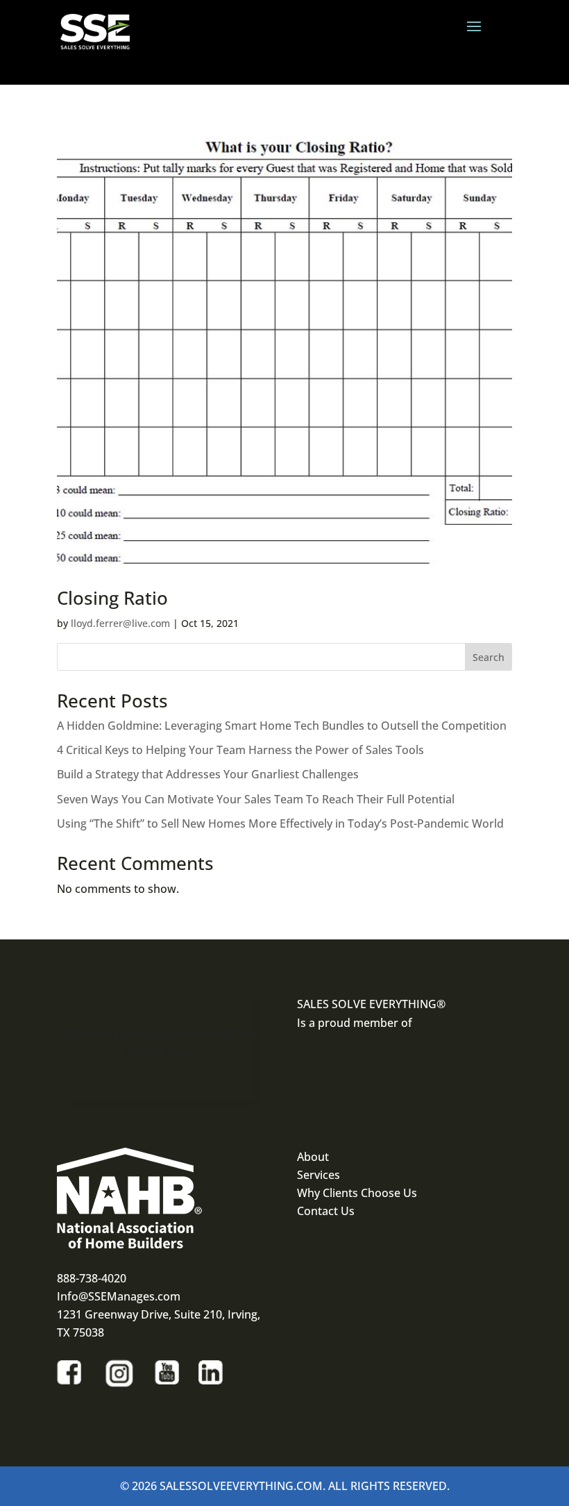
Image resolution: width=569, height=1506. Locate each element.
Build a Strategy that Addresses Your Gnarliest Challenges (208, 774)
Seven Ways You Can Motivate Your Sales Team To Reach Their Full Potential (256, 799)
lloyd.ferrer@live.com (120, 623)
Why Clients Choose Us (357, 1192)
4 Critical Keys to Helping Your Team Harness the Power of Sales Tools (240, 750)
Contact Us (326, 1211)
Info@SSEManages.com (118, 1296)
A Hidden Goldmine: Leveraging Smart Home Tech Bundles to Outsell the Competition (282, 725)
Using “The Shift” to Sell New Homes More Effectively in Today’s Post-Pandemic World (280, 823)
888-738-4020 (91, 1278)
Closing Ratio (112, 597)
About (313, 1156)
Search (488, 657)
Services (318, 1174)
